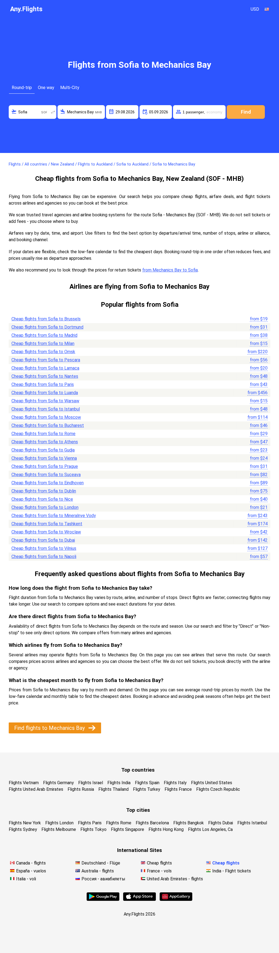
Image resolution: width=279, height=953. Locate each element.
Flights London (59, 822)
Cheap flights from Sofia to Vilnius (43, 548)
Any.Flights (26, 9)
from (259, 318)
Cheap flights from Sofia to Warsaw (45, 400)
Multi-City (69, 87)
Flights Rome (118, 822)
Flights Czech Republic (218, 789)
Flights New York (25, 822)
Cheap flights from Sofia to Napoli (43, 556)
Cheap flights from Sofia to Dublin (43, 491)
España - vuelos (31, 871)
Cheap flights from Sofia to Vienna (44, 458)
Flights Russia (81, 789)
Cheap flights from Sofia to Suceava (46, 474)
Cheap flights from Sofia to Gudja (43, 450)
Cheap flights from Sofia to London (44, 507)
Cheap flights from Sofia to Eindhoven (47, 482)
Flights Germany (58, 782)
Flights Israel (90, 782)
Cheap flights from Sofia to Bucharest (47, 425)
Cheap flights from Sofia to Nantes (44, 376)
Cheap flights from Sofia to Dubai (43, 540)
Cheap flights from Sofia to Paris (42, 384)
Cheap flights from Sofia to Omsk (43, 351)
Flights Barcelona (152, 822)
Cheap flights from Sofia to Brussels (46, 318)
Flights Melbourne (58, 829)
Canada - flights (31, 863)
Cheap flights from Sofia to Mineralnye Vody (53, 515)
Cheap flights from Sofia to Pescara (45, 359)
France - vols (159, 871)
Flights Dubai (220, 822)
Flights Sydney (23, 829)
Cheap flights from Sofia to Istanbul (45, 409)
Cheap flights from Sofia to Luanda (44, 392)
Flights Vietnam (24, 782)
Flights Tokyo (93, 829)
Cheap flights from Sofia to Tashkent (46, 523)
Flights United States (211, 782)
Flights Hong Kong (166, 829)
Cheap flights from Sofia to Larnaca (45, 368)
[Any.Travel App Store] (139, 899)
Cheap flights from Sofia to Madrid (44, 335)
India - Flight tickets (231, 871)
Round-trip (22, 87)
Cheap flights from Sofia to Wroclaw (46, 532)
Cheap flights (159, 863)
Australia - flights (97, 871)
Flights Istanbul (252, 822)
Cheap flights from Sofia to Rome (43, 433)
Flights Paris (90, 822)
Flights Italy (175, 782)
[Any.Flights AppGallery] (176, 899)
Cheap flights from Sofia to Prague (44, 466)
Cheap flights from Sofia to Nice (42, 499)
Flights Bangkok (188, 822)
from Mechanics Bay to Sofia (170, 270)
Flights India (119, 782)
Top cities (138, 810)
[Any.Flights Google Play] (103, 899)
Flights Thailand (113, 789)
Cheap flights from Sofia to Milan (42, 343)
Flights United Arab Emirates (36, 789)
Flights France (178, 789)
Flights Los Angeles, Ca (210, 829)
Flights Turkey (146, 789)
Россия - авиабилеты (103, 878)
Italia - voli (26, 878)
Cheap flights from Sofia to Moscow (46, 417)
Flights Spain (147, 782)
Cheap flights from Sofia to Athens (44, 441)
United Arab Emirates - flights (175, 878)
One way (46, 87)
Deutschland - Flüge (100, 863)
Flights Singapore (127, 829)
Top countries (137, 770)
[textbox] (32, 112)
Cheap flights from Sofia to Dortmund (47, 327)
